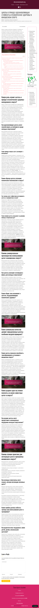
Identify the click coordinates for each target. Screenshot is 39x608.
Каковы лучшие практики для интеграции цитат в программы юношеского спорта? (12, 86)
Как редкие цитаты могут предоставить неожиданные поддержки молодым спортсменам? (13, 84)
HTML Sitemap (19, 603)
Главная (12, 4)
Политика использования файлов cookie (19, 598)
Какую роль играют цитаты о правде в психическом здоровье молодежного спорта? (12, 58)
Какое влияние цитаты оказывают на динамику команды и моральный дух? (14, 67)
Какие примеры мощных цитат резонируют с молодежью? (11, 62)
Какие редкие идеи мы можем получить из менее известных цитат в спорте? (13, 81)
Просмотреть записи (24, 4)
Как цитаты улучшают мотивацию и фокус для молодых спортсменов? (12, 72)
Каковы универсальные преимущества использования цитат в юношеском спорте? (12, 70)
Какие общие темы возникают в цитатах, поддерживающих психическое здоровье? (12, 74)
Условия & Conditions (19, 595)
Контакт (17, 4)
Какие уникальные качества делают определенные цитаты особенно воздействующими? (11, 77)
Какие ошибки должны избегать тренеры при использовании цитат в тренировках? (13, 91)
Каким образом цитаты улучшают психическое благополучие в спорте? (13, 64)
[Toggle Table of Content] (23, 56)
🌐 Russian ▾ (35, 606)
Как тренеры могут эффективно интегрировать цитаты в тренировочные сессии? (13, 66)
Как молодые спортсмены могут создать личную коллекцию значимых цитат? (12, 89)
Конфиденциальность (20, 593)
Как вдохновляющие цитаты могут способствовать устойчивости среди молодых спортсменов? (13, 61)
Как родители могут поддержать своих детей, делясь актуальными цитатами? (13, 93)
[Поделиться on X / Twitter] (20, 7)
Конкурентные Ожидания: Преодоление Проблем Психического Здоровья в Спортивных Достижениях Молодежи (32, 37)
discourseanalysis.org (19, 2)
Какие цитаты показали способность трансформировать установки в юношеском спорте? (13, 79)
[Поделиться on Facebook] (18, 7)
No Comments (22, 26)
